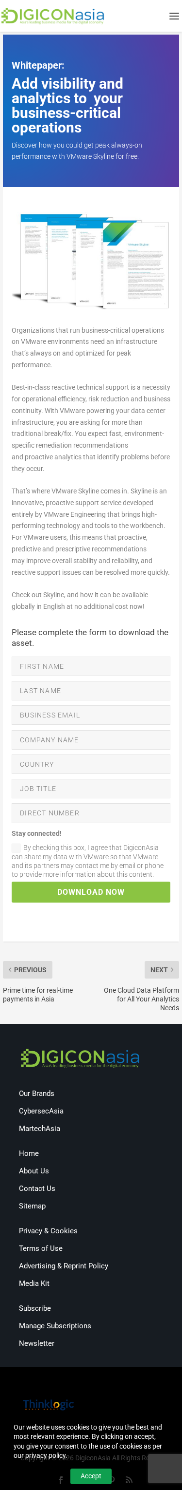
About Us (34, 1171)
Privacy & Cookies (48, 1230)
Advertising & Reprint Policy (63, 1266)
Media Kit (34, 1283)
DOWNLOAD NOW (91, 892)
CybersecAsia (41, 1111)
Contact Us (37, 1188)
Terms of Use (41, 1248)
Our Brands (36, 1093)
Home (29, 1153)
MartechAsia (39, 1128)
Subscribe (35, 1308)
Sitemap (32, 1206)
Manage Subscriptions (55, 1325)
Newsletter (36, 1343)
